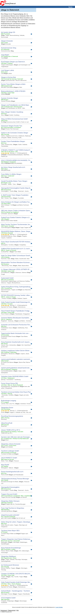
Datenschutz (11, 610)
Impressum (4, 610)
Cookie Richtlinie (59, 607)
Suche (70, 7)
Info (17, 610)
